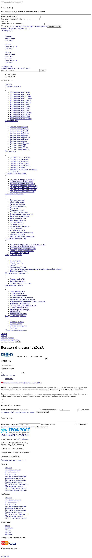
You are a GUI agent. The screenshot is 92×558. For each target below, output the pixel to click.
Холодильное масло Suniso (20, 106)
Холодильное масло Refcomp (21, 119)
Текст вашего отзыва (48, 424)
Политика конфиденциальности (13, 460)
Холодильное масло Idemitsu (21, 100)
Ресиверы (13, 328)
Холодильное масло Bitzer (20, 92)
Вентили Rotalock (16, 222)
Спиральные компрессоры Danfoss (23, 190)
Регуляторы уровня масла (19, 226)
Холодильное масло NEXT (20, 104)
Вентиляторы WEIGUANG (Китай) (23, 169)
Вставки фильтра (11, 121)
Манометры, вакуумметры (20, 303)
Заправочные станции (18, 295)
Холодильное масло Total (19, 110)
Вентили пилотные (17, 234)
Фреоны (8, 84)
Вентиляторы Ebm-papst (19, 159)
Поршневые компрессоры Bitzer (22, 180)
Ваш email (5, 21)
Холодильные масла (13, 86)
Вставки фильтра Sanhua (19, 133)
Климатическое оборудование (16, 273)
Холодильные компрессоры (15, 173)
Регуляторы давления (18, 206)
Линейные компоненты (14, 194)
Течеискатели (15, 312)
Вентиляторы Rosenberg (19, 161)
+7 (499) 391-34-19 (22, 28)
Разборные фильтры (17, 204)
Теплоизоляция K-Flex (18, 271)
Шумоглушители (16, 224)
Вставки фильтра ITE (18, 145)
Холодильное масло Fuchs (20, 94)
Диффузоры (14, 171)
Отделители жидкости (18, 326)
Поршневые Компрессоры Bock (22, 192)
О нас (7, 526)
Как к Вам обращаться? (10, 410)
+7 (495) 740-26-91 (8, 28)
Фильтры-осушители (18, 218)
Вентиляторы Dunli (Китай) (20, 165)
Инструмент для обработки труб (22, 299)
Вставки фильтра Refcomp (20, 137)
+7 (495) (8, 435)
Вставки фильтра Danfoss (19, 143)
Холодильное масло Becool (20, 108)
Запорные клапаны (17, 200)
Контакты (9, 40)
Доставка (8, 48)
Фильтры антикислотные (19, 216)
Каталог (8, 44)
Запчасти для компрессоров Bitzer (23, 249)
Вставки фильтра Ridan (19, 135)
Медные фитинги (16, 263)
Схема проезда (6, 30)
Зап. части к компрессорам (15, 238)
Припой (13, 265)
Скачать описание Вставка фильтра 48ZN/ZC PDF (22, 383)
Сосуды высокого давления (15, 316)
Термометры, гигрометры (20, 310)
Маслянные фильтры (18, 220)
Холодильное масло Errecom (21, 113)
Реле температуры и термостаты (22, 236)
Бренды (8, 532)
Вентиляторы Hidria (17, 167)
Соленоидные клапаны (19, 212)
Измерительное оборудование (21, 297)
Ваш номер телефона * (9, 19)
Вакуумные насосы (17, 291)
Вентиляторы (10, 151)
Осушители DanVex (17, 279)
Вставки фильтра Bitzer (19, 127)
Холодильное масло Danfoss (20, 102)
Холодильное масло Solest (20, 117)
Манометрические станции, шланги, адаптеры (28, 301)
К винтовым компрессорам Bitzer (22, 247)
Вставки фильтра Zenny (19, 139)
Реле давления (15, 208)
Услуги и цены (11, 46)
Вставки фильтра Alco (18, 141)
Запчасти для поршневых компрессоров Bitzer (27, 245)
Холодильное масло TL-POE (21, 96)
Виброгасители (16, 228)
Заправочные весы (17, 293)
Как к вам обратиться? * (10, 17)
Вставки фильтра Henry (19, 147)
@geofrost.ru (23, 439)
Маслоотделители (17, 322)
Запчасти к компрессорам (19, 253)
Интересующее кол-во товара (12, 24)
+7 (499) (22, 435)
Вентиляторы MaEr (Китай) (20, 163)
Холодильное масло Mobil (20, 115)
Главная (8, 36)
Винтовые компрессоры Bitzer (21, 182)
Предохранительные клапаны (21, 232)
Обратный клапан (17, 202)
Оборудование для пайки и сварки (23, 305)
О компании (10, 38)
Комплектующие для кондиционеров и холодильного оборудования (36, 269)
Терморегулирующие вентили (21, 214)
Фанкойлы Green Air (17, 281)
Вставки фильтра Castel (19, 131)
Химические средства (18, 314)
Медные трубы (15, 261)
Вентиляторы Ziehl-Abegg (20, 157)
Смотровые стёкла (17, 210)
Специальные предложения (16, 330)
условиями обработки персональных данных (29, 26)
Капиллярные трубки (18, 267)
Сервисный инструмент (19, 308)
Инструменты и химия (14, 285)
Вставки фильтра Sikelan (19, 129)
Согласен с (25, 26)
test (2, 556)
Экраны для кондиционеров (20, 283)
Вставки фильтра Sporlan (19, 149)
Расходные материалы (13, 255)
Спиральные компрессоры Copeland (23, 188)
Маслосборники (16, 324)
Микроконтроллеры (17, 230)
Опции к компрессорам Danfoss (22, 251)
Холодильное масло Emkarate (21, 98)
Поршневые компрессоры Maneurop (23, 186)
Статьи (8, 530)
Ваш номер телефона (48, 410)
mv (18, 439)
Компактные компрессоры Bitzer (22, 184)
